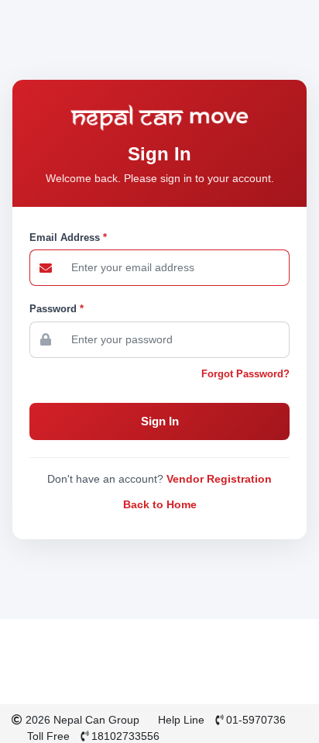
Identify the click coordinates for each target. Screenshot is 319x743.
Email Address (68, 237)
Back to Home (160, 505)
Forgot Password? (245, 374)
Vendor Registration (219, 479)
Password (56, 309)
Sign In (160, 421)
